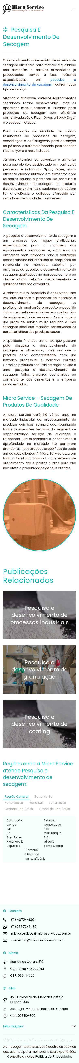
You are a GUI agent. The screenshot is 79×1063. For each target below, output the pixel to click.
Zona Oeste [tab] (14, 802)
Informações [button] (13, 1026)
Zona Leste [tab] (57, 802)
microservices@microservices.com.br (41, 933)
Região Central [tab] (16, 796)
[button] (74, 9)
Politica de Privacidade (53, 1056)
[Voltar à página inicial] (24, 9)
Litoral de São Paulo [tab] (54, 809)
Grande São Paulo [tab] (19, 809)
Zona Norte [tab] (43, 796)
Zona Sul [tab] (36, 802)
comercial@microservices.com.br (38, 940)
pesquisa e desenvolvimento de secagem (39, 82)
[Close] (71, 1051)
